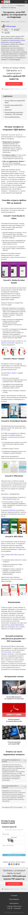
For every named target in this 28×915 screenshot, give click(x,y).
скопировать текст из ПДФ (15, 627)
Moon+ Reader (11, 373)
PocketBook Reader (14, 435)
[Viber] (16, 864)
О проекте (14, 895)
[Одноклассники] (12, 864)
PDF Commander (6, 652)
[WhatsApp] (19, 864)
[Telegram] (14, 864)
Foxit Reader (11, 253)
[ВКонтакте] (9, 864)
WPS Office (14, 554)
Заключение (8, 109)
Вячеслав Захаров (11, 26)
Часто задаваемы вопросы (12, 117)
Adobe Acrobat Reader (8, 343)
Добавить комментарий (14, 855)
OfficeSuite (12, 510)
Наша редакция (14, 899)
